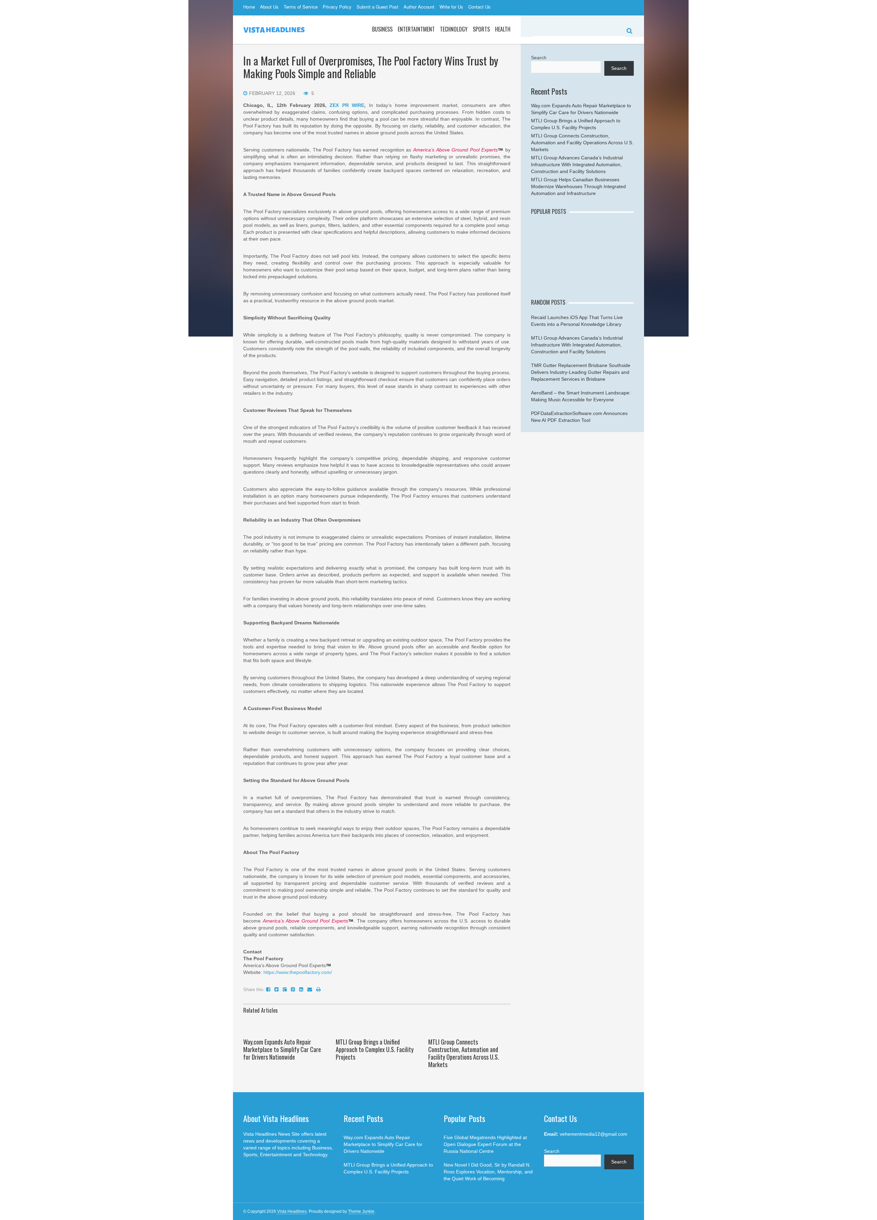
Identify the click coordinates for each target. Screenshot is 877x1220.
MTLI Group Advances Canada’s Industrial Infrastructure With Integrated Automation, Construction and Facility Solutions (577, 164)
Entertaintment (416, 29)
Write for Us (451, 6)
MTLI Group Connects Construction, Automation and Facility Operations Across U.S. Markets (463, 1053)
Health (502, 29)
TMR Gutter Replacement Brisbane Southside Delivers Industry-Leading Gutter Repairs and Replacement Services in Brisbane (580, 372)
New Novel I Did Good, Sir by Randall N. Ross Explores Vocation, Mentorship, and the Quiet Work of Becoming (488, 1171)
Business (382, 29)
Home (249, 6)
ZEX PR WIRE (347, 105)
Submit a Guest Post (377, 6)
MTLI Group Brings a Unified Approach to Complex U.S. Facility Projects (374, 1049)
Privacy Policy (337, 6)
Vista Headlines (292, 1211)
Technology (454, 29)
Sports (481, 29)
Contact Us (479, 6)
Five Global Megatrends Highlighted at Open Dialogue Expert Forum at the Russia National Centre (485, 1144)
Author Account (419, 6)
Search (538, 57)
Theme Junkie (361, 1211)
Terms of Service (301, 6)
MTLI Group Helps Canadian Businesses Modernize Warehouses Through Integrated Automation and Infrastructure (578, 186)
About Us (269, 6)
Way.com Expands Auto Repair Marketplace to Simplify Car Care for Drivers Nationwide (282, 1049)
